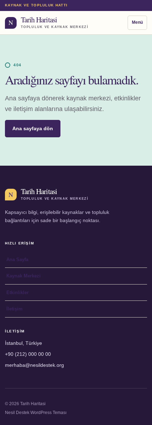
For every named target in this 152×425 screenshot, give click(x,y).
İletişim (14, 308)
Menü (137, 22)
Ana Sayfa (17, 259)
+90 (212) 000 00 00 (28, 354)
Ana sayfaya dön (32, 128)
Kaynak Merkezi (23, 275)
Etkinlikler (17, 292)
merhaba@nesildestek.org (34, 365)
